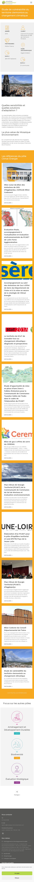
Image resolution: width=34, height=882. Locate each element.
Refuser (17, 878)
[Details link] (17, 172)
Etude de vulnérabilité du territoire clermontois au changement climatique (15, 673)
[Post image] (17, 178)
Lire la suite (7, 202)
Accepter (17, 873)
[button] (3, 87)
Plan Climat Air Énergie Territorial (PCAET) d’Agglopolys (14, 584)
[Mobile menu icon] (31, 2)
